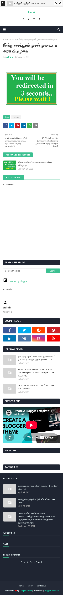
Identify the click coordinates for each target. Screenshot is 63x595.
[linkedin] (9, 338)
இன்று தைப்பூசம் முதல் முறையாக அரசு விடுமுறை (35, 163)
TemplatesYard (26, 590)
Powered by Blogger (17, 281)
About (30, 586)
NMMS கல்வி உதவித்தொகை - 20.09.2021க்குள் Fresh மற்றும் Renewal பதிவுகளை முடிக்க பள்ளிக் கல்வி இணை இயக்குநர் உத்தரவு (37, 518)
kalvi (31, 12)
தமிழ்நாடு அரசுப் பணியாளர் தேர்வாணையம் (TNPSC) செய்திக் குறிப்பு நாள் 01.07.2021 (36, 358)
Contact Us (41, 586)
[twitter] (28, 19)
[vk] (24, 338)
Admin (9, 57)
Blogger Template (52, 590)
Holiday (13, 39)
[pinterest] (39, 19)
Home (5, 39)
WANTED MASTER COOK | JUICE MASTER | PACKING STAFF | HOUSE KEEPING (36, 372)
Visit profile (7, 312)
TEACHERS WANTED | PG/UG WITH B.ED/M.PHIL (36, 387)
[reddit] (38, 330)
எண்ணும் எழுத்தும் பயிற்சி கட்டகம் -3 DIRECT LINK (38, 501)
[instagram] (34, 19)
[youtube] (53, 338)
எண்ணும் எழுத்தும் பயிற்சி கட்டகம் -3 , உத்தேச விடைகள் (38, 487)
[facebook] (23, 19)
